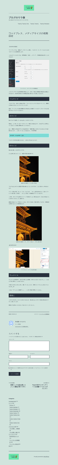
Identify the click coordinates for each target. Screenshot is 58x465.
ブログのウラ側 (17, 17)
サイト (10, 360)
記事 (22, 135)
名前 (10, 353)
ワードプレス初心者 (14, 444)
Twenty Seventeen (13, 411)
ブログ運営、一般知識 (14, 428)
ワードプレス (12, 434)
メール (32, 353)
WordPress (46, 456)
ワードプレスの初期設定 (44, 314)
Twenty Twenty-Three (14, 419)
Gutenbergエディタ (14, 436)
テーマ (10, 403)
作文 (10, 446)
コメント (11, 339)
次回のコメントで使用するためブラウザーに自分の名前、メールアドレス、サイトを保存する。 (29, 368)
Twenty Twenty (34, 23)
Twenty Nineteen (44, 23)
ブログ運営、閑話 (13, 432)
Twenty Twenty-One (23, 23)
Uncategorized (12, 401)
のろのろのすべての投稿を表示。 (22, 326)
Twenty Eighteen (13, 407)
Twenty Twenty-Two (14, 422)
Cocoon (11, 405)
